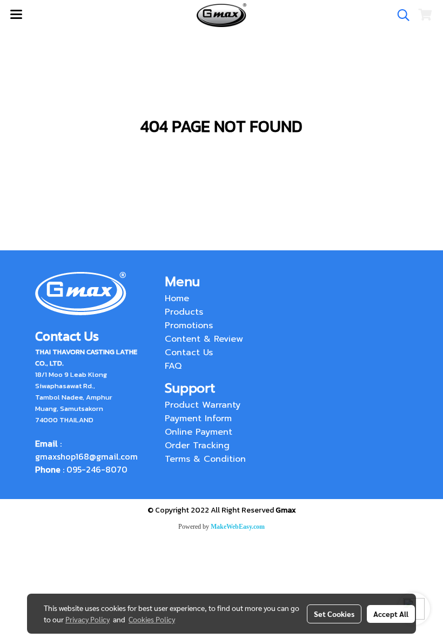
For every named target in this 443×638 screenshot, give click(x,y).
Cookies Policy (152, 619)
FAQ (173, 366)
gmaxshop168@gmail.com (86, 456)
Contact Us (189, 352)
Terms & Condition (205, 459)
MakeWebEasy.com (238, 526)
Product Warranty (202, 404)
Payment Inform (198, 418)
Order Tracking (197, 445)
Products (184, 311)
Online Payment (198, 432)
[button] (400, 15)
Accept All (390, 614)
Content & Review (204, 339)
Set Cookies (334, 614)
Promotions (189, 325)
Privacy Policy (87, 619)
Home (177, 298)
